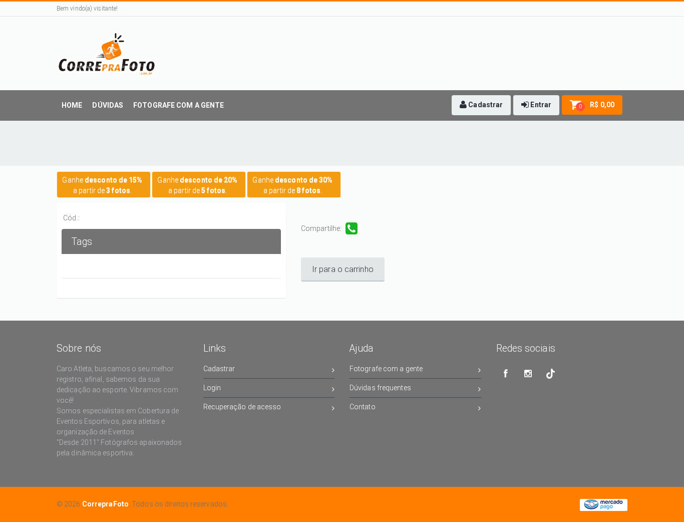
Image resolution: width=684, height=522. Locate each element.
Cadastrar (219, 369)
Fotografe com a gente (386, 369)
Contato (363, 407)
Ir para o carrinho (343, 269)
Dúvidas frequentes (380, 388)
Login (212, 388)
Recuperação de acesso (242, 407)
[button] (481, 105)
